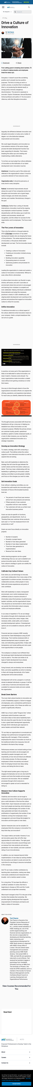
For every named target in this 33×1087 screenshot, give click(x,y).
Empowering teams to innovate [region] (15, 260)
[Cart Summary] (29, 7)
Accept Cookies (16, 1083)
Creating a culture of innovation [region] (15, 251)
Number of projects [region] (12, 537)
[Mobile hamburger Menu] (3, 7)
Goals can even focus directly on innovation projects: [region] (15, 530)
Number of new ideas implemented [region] (16, 544)
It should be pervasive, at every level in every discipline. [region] (15, 182)
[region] (16, 70)
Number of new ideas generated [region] (16, 542)
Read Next (8, 1012)
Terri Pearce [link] (10, 32)
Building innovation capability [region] (15, 258)
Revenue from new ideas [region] (13, 551)
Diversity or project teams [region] (14, 539)
